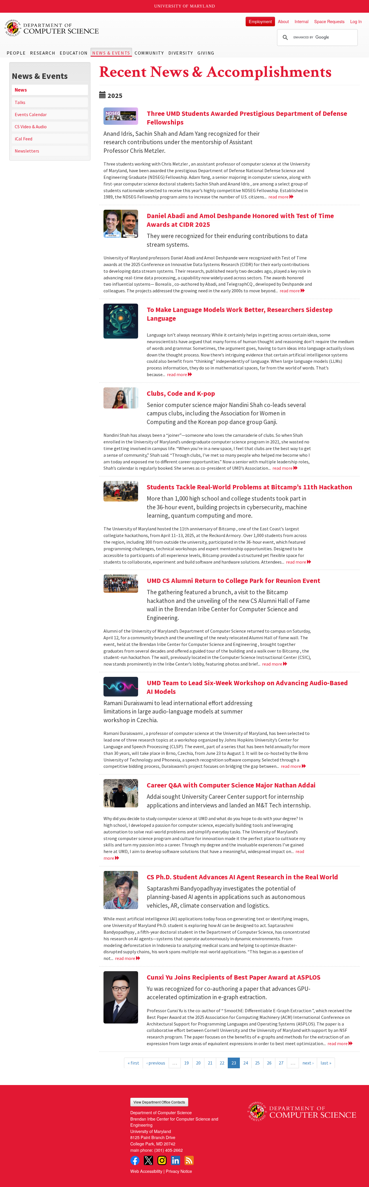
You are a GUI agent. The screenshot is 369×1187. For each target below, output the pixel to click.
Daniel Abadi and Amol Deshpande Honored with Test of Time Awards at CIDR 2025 (240, 220)
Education (74, 53)
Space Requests (329, 21)
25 (257, 1063)
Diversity (180, 53)
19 (186, 1063)
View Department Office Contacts (159, 1101)
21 (210, 1063)
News (21, 90)
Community (149, 53)
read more (278, 197)
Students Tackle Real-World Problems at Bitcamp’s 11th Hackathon (249, 486)
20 (198, 1063)
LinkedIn (175, 1160)
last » (326, 1063)
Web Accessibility (146, 1171)
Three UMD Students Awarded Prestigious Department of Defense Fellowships (247, 118)
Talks (20, 102)
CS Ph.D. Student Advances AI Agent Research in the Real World (242, 876)
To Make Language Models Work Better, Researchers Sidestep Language (240, 314)
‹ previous (155, 1063)
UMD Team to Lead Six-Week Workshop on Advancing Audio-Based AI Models (247, 687)
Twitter (148, 1160)
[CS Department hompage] (301, 1109)
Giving (205, 53)
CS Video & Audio (31, 126)
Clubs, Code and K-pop (181, 393)
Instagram (162, 1160)
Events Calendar (31, 114)
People (16, 53)
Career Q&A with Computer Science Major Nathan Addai (231, 785)
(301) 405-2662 (168, 1150)
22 (222, 1063)
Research (42, 53)
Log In (356, 21)
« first (133, 1063)
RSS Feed (189, 1160)
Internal (301, 21)
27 (281, 1063)
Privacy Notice (179, 1171)
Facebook (135, 1160)
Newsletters (27, 151)
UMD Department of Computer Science (51, 28)
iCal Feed (23, 139)
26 (269, 1063)
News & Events (111, 53)
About (283, 21)
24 (245, 1063)
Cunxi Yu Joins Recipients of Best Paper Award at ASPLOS (234, 977)
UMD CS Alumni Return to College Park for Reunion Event (233, 580)
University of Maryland (184, 6)
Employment (260, 21)
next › (307, 1063)
